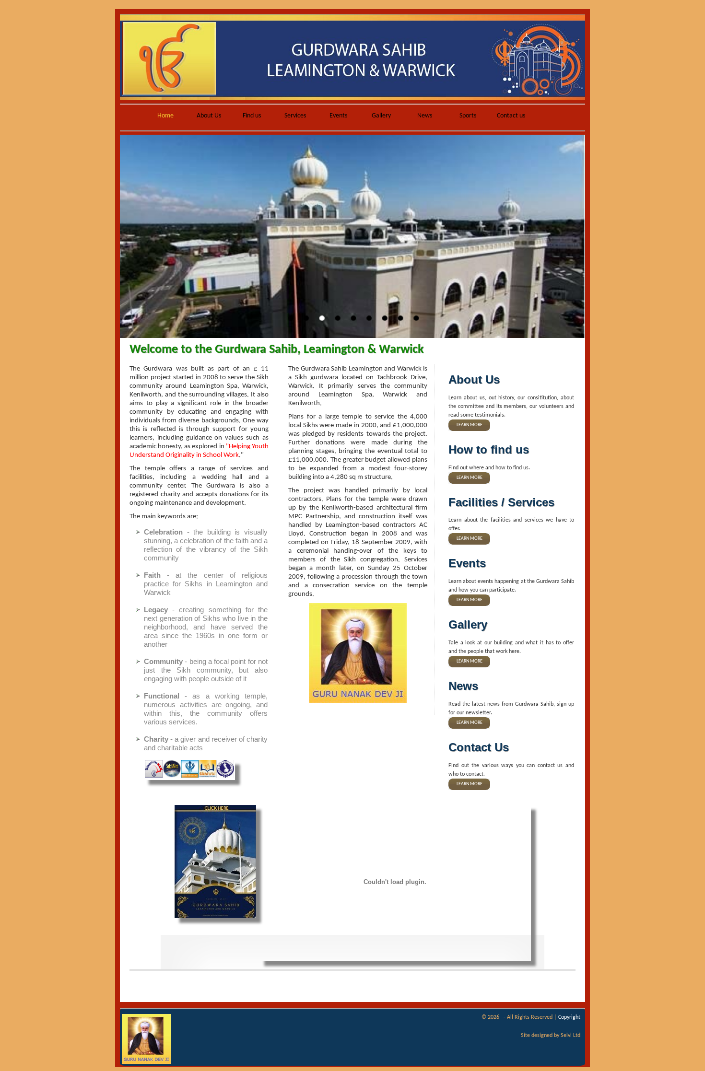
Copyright (569, 1017)
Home (165, 115)
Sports (467, 115)
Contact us (511, 115)
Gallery (381, 115)
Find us (252, 115)
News (424, 115)
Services (295, 115)
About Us (209, 115)
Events (338, 115)
